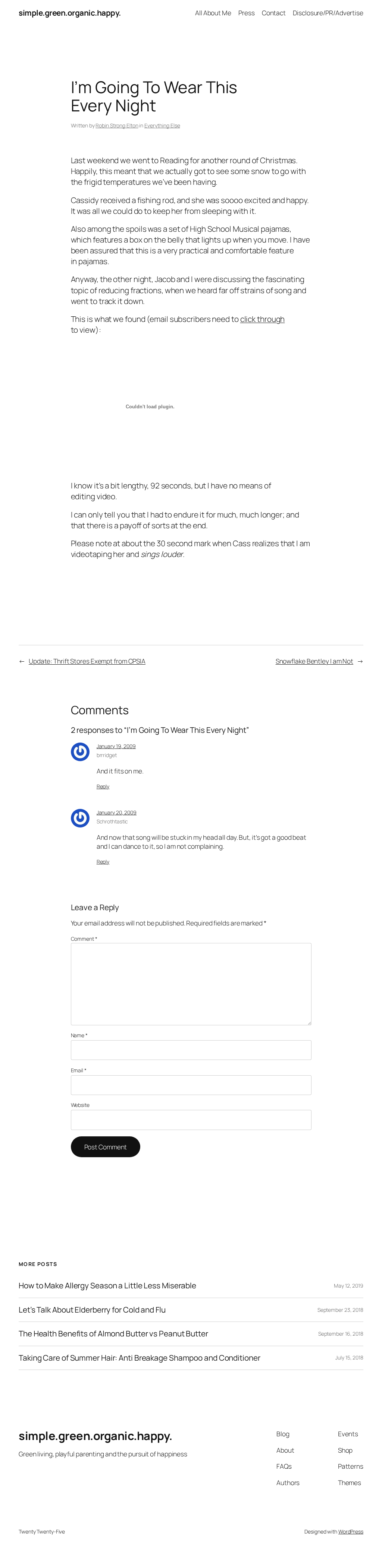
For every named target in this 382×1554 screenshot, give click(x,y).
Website (80, 1104)
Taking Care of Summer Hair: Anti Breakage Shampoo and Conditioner (139, 1358)
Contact (274, 12)
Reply (103, 786)
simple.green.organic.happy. (70, 12)
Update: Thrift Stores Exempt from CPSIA (87, 660)
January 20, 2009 (117, 812)
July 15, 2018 (349, 1357)
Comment (84, 938)
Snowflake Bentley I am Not (314, 660)
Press (246, 12)
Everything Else (162, 125)
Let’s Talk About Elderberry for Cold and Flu (92, 1309)
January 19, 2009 (116, 746)
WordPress (350, 1531)
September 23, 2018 (340, 1309)
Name (79, 1035)
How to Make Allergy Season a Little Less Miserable (107, 1285)
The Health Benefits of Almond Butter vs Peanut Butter (113, 1333)
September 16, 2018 (340, 1333)
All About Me (213, 12)
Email (79, 1070)
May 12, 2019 (348, 1285)
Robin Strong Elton (117, 125)
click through (262, 319)
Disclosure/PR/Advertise (328, 12)
